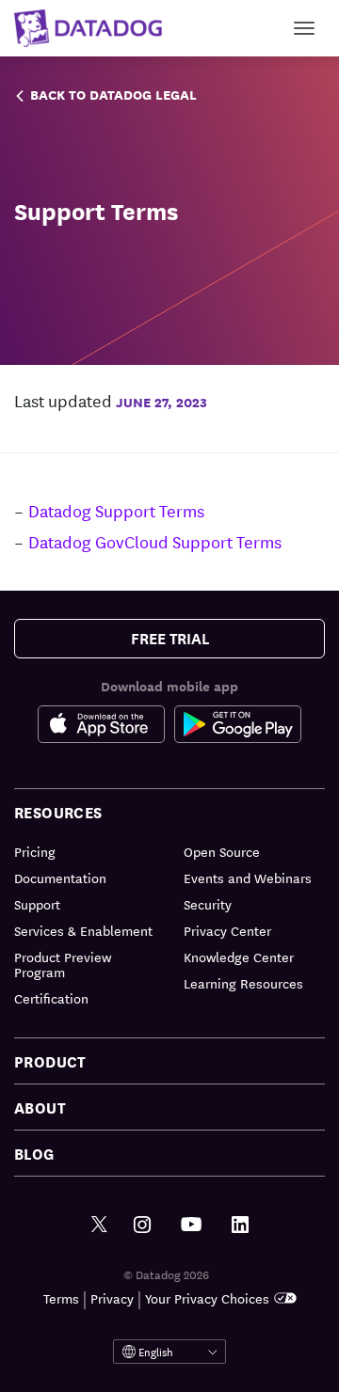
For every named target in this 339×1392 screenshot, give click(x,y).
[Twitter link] (99, 1225)
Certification (51, 998)
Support (37, 904)
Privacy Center (227, 930)
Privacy (112, 1297)
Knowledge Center (239, 956)
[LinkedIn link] (240, 1225)
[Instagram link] (142, 1225)
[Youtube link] (191, 1224)
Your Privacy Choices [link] (207, 1297)
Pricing (35, 851)
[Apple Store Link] (106, 728)
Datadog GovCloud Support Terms (155, 541)
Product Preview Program (62, 964)
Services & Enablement (83, 930)
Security (208, 904)
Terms (61, 1297)
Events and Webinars (248, 877)
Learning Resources (243, 983)
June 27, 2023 (161, 401)
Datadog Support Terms (116, 510)
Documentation (60, 877)
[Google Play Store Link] (237, 728)
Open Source (222, 851)
